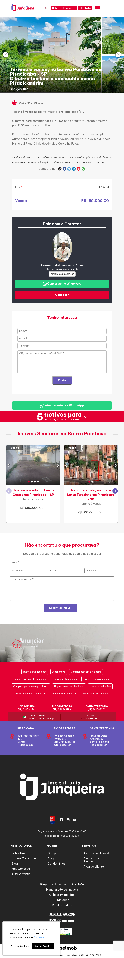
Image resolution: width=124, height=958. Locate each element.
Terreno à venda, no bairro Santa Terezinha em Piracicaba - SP (91, 494)
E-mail (78, 169)
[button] (29, 482)
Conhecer (62, 295)
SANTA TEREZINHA (102, 728)
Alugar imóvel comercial (95, 693)
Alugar (52, 858)
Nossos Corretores (90, 717)
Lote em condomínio (100, 686)
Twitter (69, 169)
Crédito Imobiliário (62, 894)
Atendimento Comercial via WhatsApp (38, 717)
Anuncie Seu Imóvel (96, 853)
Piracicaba (25, 728)
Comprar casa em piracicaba (86, 671)
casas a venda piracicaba (96, 679)
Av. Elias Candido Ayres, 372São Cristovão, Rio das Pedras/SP (64, 740)
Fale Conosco (21, 868)
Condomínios (56, 863)
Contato (85, 8)
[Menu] (97, 8)
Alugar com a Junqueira (92, 860)
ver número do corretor (62, 274)
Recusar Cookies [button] (20, 946)
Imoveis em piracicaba (35, 671)
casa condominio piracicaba (31, 693)
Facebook (64, 169)
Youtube (74, 819)
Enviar (62, 380)
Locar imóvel (58, 671)
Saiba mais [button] (40, 937)
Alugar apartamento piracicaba (30, 679)
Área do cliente (93, 866)
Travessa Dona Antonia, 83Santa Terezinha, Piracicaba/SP (99, 740)
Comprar (54, 853)
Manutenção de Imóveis (62, 889)
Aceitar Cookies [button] (43, 946)
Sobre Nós (18, 853)
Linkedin (74, 169)
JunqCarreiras (21, 874)
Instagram (68, 819)
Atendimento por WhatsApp (64, 405)
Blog (15, 863)
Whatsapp (83, 169)
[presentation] (5, 54)
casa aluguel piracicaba (65, 679)
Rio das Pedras (64, 728)
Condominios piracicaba (64, 693)
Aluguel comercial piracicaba (69, 686)
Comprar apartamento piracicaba (30, 686)
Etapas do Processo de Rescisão (62, 884)
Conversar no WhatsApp (64, 283)
